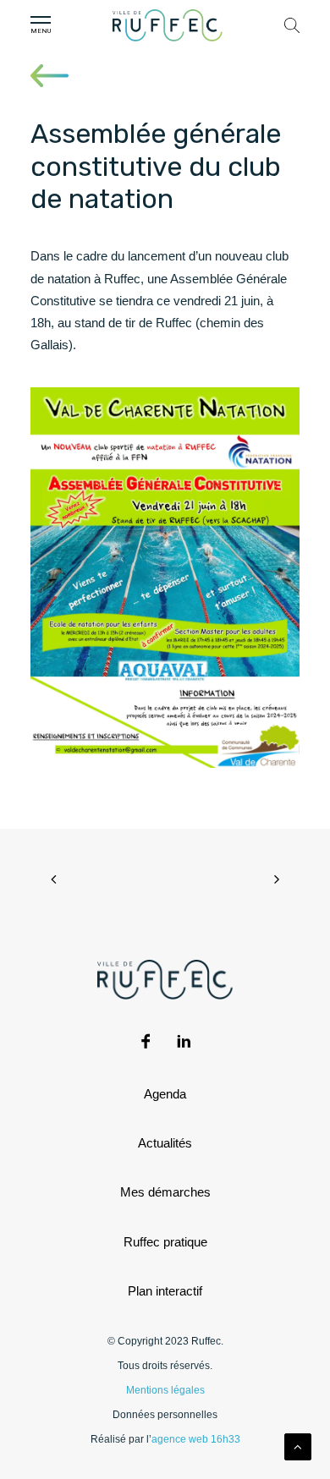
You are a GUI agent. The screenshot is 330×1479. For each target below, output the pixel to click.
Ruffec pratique (165, 1242)
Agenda (165, 1094)
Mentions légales (165, 1390)
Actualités (165, 1143)
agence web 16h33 (195, 1439)
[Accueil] (168, 25)
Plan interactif (165, 1291)
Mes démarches (165, 1192)
